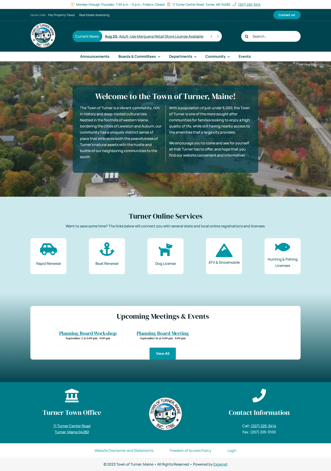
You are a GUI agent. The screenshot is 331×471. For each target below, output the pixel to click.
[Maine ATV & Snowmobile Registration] (224, 256)
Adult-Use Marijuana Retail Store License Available (154, 36)
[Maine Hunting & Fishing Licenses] (283, 256)
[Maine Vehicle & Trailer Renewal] (48, 256)
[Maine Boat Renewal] (107, 256)
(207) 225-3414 (249, 4)
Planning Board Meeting (163, 333)
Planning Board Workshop (88, 333)
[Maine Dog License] (165, 256)
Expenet (220, 464)
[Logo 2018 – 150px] (43, 24)
